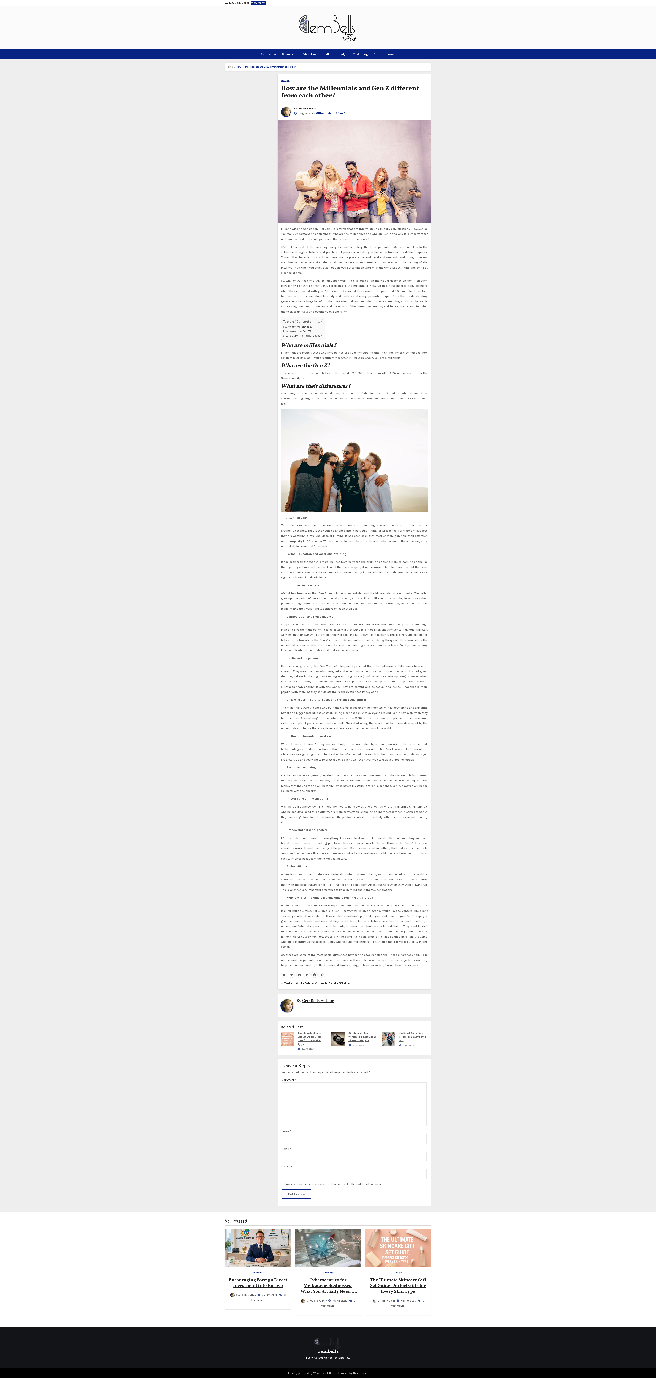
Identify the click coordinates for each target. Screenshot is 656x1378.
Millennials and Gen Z (330, 114)
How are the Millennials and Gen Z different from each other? (267, 67)
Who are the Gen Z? (298, 331)
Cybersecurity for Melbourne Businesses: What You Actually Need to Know (328, 1288)
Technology (361, 54)
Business (289, 54)
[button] (226, 54)
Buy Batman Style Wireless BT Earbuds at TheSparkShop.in (362, 1037)
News (391, 54)
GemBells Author (307, 108)
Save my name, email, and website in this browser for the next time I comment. (333, 1184)
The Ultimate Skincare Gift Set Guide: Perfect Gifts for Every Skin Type (398, 1286)
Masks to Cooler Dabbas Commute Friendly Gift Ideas (316, 983)
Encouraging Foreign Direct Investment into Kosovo (258, 1283)
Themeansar (360, 1373)
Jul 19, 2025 (408, 1045)
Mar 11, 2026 (339, 1300)
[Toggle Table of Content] (318, 322)
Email (286, 1149)
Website (287, 1166)
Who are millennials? (298, 326)
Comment (289, 1079)
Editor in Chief (386, 1300)
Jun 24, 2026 (270, 1294)
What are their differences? (304, 335)
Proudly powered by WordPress (307, 1373)
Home (230, 67)
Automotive (269, 54)
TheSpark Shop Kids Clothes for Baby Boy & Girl (412, 1037)
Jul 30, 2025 (358, 1045)
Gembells (328, 1351)
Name (286, 1131)
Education (310, 54)
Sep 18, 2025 (307, 1049)
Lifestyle (342, 54)
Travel (378, 54)
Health (326, 54)
